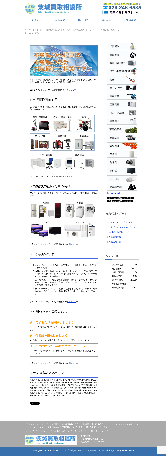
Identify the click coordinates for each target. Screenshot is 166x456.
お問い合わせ (130, 20)
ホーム (28, 431)
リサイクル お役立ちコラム (121, 222)
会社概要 (106, 20)
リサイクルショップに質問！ (122, 227)
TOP (61, 30)
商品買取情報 (115, 237)
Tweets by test (113, 193)
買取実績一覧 (115, 242)
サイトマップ (101, 431)
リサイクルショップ (42, 431)
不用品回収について (63, 431)
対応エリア (83, 20)
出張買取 (36, 20)
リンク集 (89, 431)
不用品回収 (60, 20)
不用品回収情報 (116, 232)
